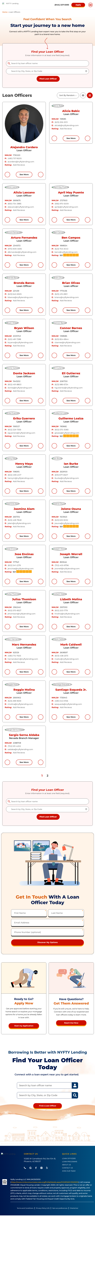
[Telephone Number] (25, 1168)
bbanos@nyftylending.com (20, 297)
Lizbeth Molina (71, 599)
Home (4, 12)
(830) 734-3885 (14, 204)
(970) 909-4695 (15, 249)
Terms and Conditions (25, 1208)
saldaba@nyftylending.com (20, 749)
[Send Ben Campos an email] (54, 265)
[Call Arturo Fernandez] (40, 265)
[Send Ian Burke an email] (54, 491)
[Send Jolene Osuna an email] (54, 536)
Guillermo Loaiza (71, 418)
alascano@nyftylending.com (21, 207)
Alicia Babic (71, 111)
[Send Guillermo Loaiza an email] (54, 445)
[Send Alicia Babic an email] (54, 138)
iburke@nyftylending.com (67, 478)
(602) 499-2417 (14, 475)
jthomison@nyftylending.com (21, 614)
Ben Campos (71, 237)
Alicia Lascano (24, 192)
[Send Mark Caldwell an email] (54, 672)
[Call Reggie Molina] (40, 717)
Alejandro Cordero (24, 147)
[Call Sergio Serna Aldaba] (40, 762)
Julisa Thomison (24, 599)
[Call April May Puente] (87, 220)
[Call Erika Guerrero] (40, 445)
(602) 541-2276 (14, 565)
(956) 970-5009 (62, 204)
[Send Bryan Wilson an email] (7, 355)
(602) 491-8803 (14, 385)
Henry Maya (24, 463)
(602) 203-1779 (61, 611)
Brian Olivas (71, 283)
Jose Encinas (24, 554)
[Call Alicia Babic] (87, 138)
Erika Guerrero (24, 418)
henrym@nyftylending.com (20, 478)
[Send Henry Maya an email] (7, 491)
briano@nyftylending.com (67, 297)
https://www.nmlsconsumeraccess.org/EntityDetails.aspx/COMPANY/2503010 (44, 1182)
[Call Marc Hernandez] (40, 672)
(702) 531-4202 (14, 746)
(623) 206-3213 (61, 122)
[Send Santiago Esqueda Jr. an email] (54, 717)
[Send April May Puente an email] (54, 220)
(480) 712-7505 (14, 656)
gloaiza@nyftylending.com (67, 433)
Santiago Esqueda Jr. (71, 689)
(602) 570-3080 (62, 430)
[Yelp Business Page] (47, 1168)
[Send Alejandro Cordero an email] (7, 174)
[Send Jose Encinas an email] (7, 581)
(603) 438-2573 (61, 656)
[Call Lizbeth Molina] (87, 626)
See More (24, 174)
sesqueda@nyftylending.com (68, 704)
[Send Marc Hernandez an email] (7, 672)
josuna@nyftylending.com (67, 523)
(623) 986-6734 (61, 385)
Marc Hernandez (24, 644)
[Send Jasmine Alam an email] (7, 536)
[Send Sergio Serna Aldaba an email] (7, 762)
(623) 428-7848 (14, 520)
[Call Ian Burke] (87, 491)
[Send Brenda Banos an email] (7, 310)
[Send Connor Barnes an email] (54, 355)
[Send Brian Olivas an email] (54, 310)
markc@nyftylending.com (67, 659)
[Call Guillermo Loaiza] (87, 445)
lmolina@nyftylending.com (67, 614)
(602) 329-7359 (14, 430)
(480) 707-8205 (15, 158)
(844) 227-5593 (62, 5)
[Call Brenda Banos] (40, 310)
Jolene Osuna (71, 509)
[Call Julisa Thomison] (40, 626)
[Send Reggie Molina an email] (7, 717)
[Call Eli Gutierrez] (87, 400)
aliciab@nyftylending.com (67, 125)
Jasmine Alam (24, 509)
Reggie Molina (24, 689)
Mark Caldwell (71, 644)
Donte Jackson (24, 373)
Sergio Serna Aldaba (24, 735)
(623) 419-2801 (61, 294)
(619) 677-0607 (61, 475)
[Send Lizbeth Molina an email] (54, 626)
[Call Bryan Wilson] (40, 355)
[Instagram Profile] (42, 1168)
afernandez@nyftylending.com (22, 252)
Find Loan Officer (48, 79)
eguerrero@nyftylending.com (21, 433)
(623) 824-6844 (62, 339)
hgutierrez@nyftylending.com (69, 388)
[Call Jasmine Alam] (40, 536)
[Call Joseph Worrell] (87, 581)
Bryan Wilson (24, 328)
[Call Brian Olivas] (87, 310)
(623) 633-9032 (61, 520)
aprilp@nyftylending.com (66, 207)
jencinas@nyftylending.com (21, 569)
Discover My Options (47, 942)
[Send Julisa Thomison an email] (7, 626)
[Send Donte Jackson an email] (7, 400)
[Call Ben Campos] (87, 265)
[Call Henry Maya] (40, 491)
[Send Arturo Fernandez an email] (7, 265)
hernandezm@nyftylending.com (23, 659)
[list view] (83, 95)
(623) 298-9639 (14, 701)
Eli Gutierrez (71, 373)
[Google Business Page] (31, 1168)
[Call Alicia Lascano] (40, 220)
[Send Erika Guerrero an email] (7, 445)
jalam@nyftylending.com (19, 523)
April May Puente (71, 192)
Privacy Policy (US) (43, 1208)
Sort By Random (67, 95)
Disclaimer (74, 1208)
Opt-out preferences (59, 1208)
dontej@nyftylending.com (20, 388)
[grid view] (90, 95)
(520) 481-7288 (14, 339)
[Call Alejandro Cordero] (40, 174)
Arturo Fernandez (24, 237)
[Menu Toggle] (90, 5)
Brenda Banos (24, 283)
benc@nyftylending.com (66, 252)
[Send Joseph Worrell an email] (54, 581)
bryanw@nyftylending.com (20, 343)
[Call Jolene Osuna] (87, 536)
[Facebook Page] (36, 1168)
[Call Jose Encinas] (40, 581)
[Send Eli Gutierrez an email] (54, 400)
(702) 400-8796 (62, 565)
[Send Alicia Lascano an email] (7, 220)
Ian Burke (71, 463)
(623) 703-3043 (61, 249)
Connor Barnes (71, 328)
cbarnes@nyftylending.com (67, 343)
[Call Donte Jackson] (40, 400)
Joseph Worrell (71, 554)
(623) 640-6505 (15, 294)
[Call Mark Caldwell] (87, 672)
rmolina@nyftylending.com (20, 704)
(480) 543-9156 (61, 701)
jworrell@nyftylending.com (67, 569)
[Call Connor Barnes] (87, 355)
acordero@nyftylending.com (21, 162)
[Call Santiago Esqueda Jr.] (87, 717)
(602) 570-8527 (14, 611)
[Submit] (75, 1085)
